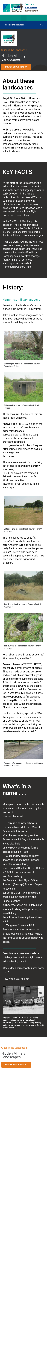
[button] (24, 18)
